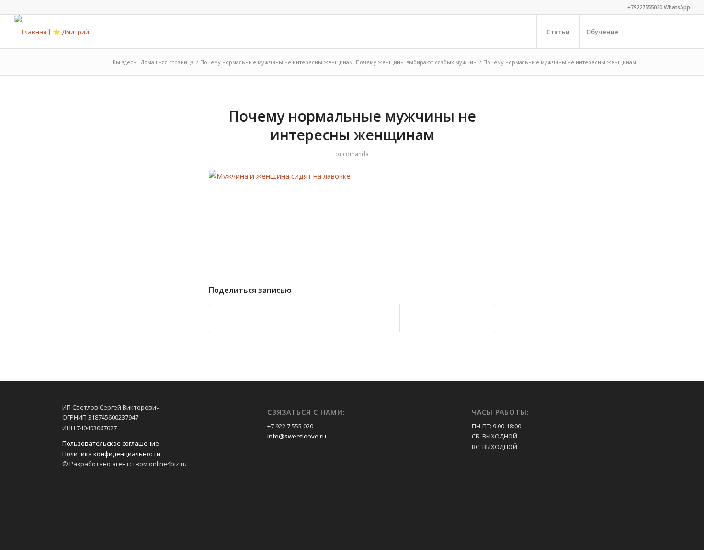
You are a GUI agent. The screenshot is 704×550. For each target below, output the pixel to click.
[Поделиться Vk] (352, 317)
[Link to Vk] (683, 31)
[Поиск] (646, 31)
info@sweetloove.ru (296, 436)
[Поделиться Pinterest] (257, 317)
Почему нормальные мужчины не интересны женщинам (352, 125)
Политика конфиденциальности (111, 453)
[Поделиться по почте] (447, 317)
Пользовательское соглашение (110, 443)
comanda (356, 154)
